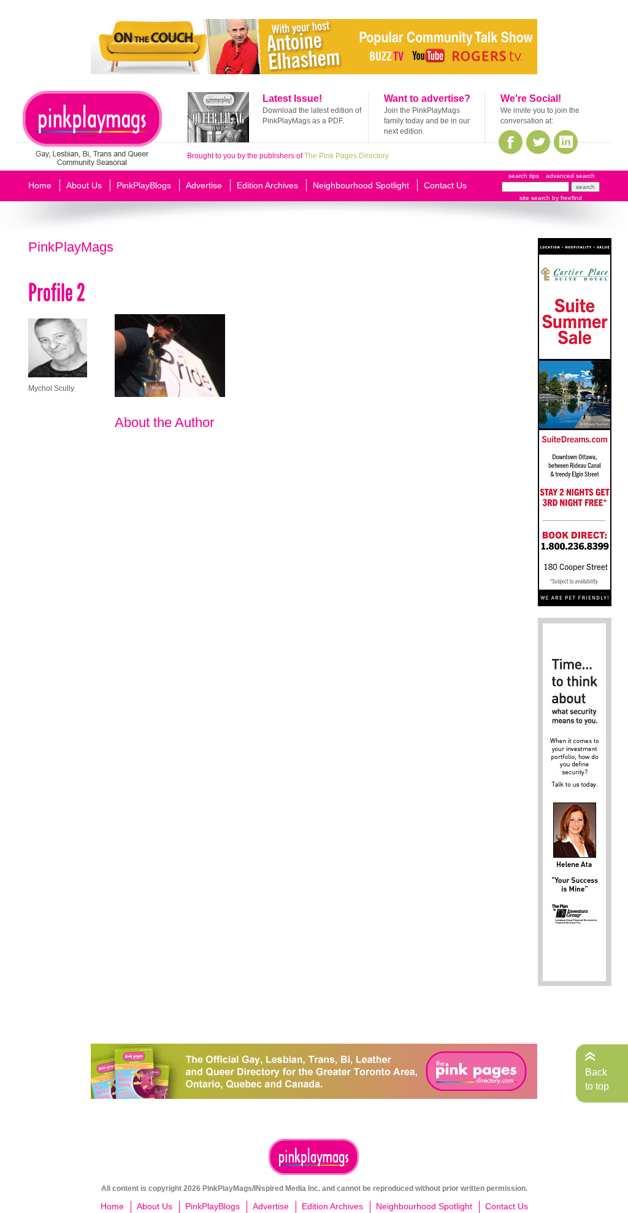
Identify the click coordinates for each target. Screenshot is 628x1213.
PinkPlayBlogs (144, 185)
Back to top (597, 1079)
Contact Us (445, 185)
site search (534, 197)
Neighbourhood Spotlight (361, 185)
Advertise (204, 185)
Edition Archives (267, 185)
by (566, 197)
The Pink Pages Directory (346, 156)
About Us (84, 185)
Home (40, 185)
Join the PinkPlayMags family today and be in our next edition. (427, 121)
